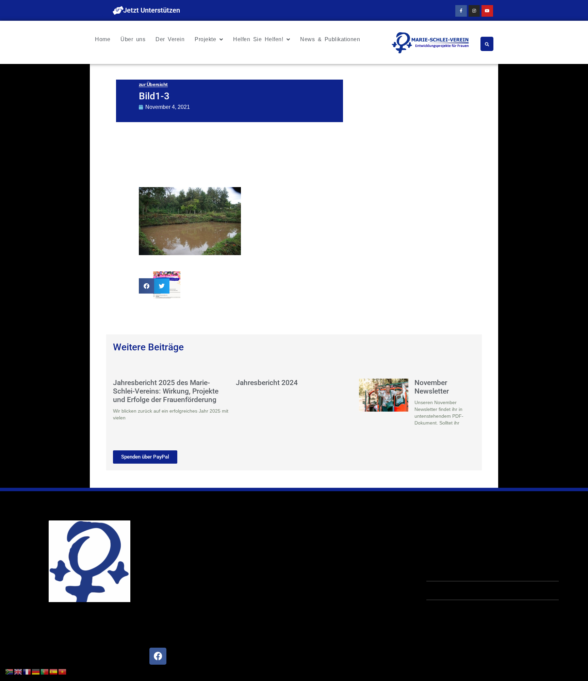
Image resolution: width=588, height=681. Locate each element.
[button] (146, 286)
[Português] (44, 671)
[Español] (53, 671)
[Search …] (486, 44)
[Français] (27, 671)
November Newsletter (431, 387)
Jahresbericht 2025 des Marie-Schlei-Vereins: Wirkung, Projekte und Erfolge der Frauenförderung (165, 391)
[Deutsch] (36, 671)
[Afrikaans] (9, 671)
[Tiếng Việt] (62, 671)
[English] (18, 671)
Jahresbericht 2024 (267, 383)
